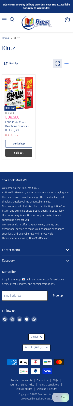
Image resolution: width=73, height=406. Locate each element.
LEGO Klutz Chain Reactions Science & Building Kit (17, 126)
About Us (27, 380)
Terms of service (23, 389)
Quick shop (19, 143)
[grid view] (57, 63)
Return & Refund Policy (22, 384)
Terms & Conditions (49, 384)
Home (5, 38)
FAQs (55, 380)
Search (14, 380)
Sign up (58, 295)
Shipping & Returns (47, 389)
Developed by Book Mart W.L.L (36, 398)
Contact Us (42, 380)
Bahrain (34, 347)
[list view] (66, 63)
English (35, 337)
